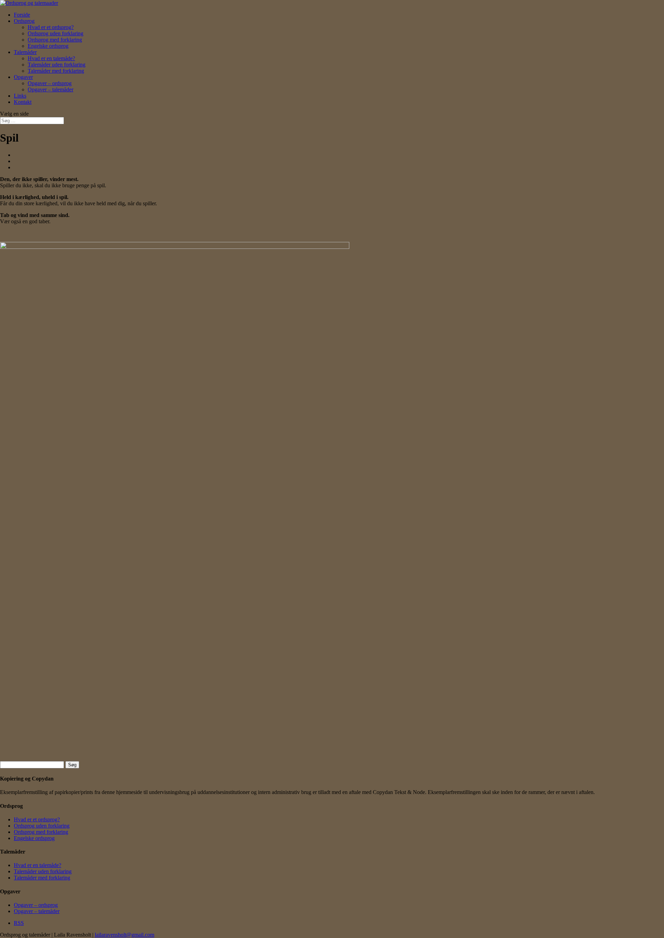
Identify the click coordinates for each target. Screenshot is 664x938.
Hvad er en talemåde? (51, 58)
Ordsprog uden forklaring (55, 33)
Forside (22, 15)
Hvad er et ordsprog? (51, 27)
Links (20, 96)
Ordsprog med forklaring (55, 40)
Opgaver (23, 77)
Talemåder (25, 52)
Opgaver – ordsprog (50, 83)
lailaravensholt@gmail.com (124, 935)
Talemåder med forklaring (56, 71)
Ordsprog (24, 21)
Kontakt (22, 102)
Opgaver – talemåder (50, 89)
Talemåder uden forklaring (56, 64)
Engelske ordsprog (48, 46)
